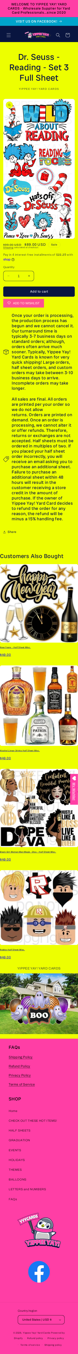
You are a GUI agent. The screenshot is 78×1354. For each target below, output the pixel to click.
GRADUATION (19, 1140)
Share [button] (12, 532)
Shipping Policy (21, 1057)
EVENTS (15, 1150)
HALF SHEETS (20, 1130)
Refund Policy (19, 1066)
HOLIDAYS (17, 1160)
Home (13, 1111)
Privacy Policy (20, 1075)
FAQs (13, 1199)
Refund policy (35, 1338)
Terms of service (30, 1345)
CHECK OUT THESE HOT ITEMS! (33, 1120)
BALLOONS (17, 1179)
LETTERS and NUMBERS (27, 1189)
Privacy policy (55, 1338)
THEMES (15, 1169)
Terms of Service (22, 1084)
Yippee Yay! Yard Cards (36, 1332)
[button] (8, 35)
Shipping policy (53, 1345)
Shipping (8, 247)
